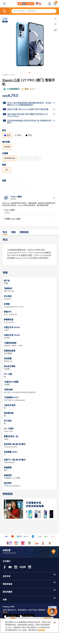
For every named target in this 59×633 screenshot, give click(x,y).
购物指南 (24, 232)
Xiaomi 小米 (11, 80)
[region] (29, 625)
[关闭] (55, 623)
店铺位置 (6, 550)
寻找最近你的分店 (9, 553)
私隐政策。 (41, 630)
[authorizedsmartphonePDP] (29, 509)
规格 (13, 232)
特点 (5, 232)
